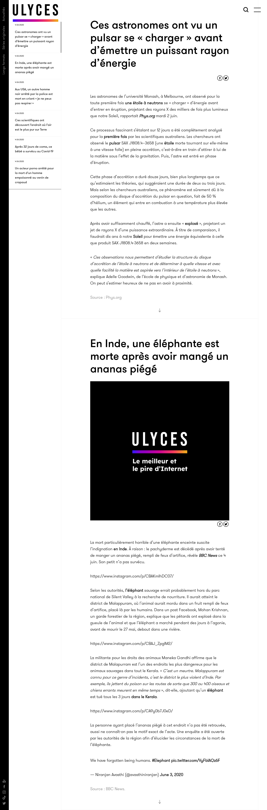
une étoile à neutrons (144, 103)
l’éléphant (134, 590)
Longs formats (4, 64)
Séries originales (4, 37)
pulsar (114, 143)
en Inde (120, 549)
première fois (115, 136)
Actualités (4, 14)
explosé (191, 223)
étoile (169, 143)
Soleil (138, 236)
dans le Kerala (144, 697)
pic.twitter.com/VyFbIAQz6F (195, 759)
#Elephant (161, 759)
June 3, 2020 (171, 773)
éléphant (215, 690)
